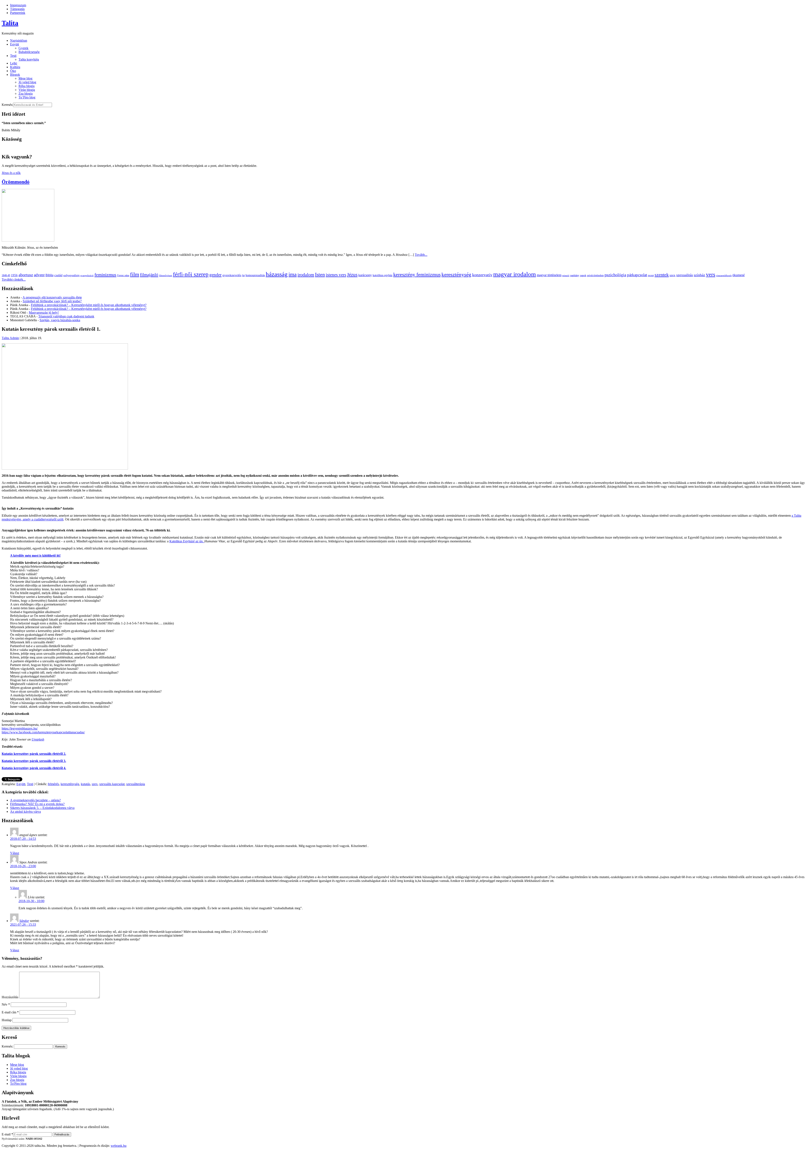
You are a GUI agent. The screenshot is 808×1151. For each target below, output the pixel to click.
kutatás (85, 784)
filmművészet (165, 275)
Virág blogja (27, 90)
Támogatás (17, 9)
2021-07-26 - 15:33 (23, 924)
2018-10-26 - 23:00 (23, 866)
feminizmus (105, 274)
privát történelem (595, 275)
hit (243, 275)
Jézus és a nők (11, 173)
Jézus (352, 274)
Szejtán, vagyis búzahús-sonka (60, 320)
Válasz (14, 853)
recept (651, 275)
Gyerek (23, 48)
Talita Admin (10, 338)
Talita (10, 23)
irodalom (306, 274)
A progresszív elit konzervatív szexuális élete (52, 297)
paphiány (574, 275)
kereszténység (456, 274)
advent (39, 275)
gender (215, 274)
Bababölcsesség (29, 52)
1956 (14, 275)
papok (583, 275)
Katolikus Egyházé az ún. (186, 541)
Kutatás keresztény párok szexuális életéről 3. (34, 761)
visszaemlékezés (724, 275)
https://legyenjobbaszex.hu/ (20, 728)
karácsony (365, 275)
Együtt (14, 44)
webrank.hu (118, 1145)
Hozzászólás (10, 997)
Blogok (15, 74)
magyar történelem (549, 275)
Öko (13, 71)
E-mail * (7, 1134)
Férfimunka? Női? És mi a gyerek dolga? (37, 804)
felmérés (53, 784)
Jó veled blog (27, 82)
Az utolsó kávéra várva (25, 811)
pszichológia (615, 274)
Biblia (49, 275)
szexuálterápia (135, 784)
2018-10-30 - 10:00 (31, 901)
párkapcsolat (637, 275)
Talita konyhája (29, 59)
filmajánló (149, 274)
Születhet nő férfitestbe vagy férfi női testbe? (52, 301)
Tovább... (421, 254)
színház (699, 275)
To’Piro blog (27, 97)
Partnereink (17, 13)
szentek (662, 274)
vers (710, 274)
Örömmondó (15, 182)
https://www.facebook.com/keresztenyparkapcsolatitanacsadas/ (43, 732)
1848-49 (6, 275)
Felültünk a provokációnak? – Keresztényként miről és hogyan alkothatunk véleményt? (88, 305)
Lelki (13, 63)
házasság (277, 274)
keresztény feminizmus (417, 274)
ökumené (738, 275)
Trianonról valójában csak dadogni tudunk (66, 316)
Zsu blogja (26, 93)
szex (672, 275)
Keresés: (7, 104)
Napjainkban (18, 40)
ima (292, 274)
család (58, 275)
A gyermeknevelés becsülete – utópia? (35, 800)
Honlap (7, 1020)
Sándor (24, 921)
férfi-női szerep (191, 274)
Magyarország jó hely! (44, 312)
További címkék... (14, 279)
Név (6, 1004)
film (134, 274)
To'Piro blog (18, 1083)
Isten (320, 274)
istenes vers (336, 274)
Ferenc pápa (123, 275)
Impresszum (18, 5)
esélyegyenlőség (71, 275)
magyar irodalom (514, 274)
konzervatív (482, 274)
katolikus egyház (382, 275)
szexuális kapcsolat (112, 784)
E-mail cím (10, 1012)
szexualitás (684, 275)
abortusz (26, 274)
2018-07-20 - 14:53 (23, 838)
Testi (13, 55)
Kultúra (15, 67)
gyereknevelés (231, 275)
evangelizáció (87, 275)
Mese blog (25, 78)
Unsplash (38, 739)
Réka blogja (27, 86)
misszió (565, 275)
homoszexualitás (255, 275)
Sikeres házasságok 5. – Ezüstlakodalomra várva (42, 808)
